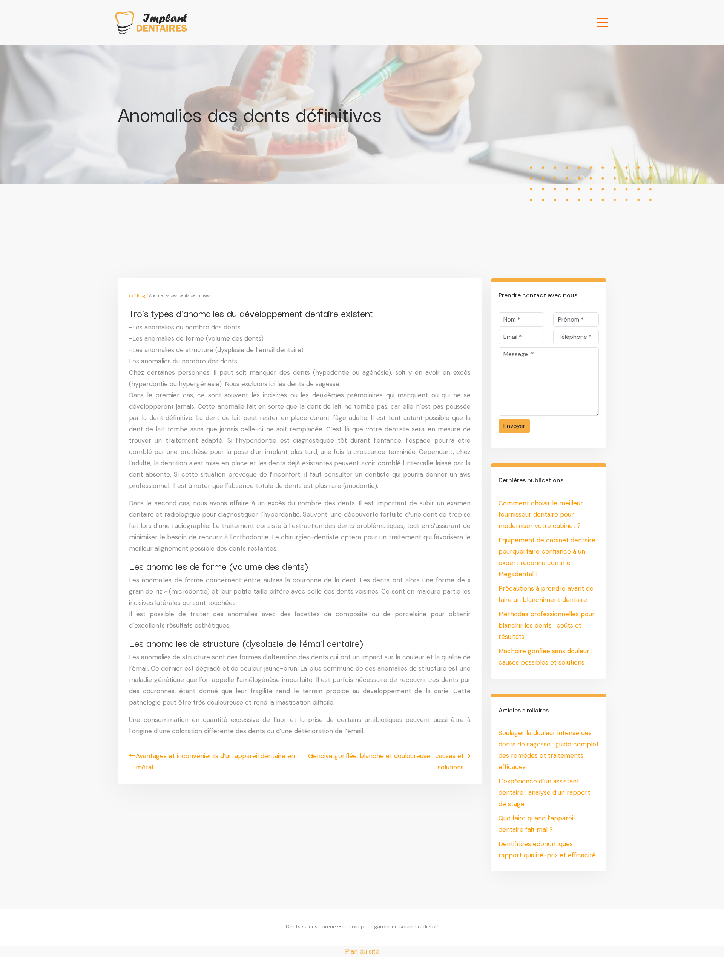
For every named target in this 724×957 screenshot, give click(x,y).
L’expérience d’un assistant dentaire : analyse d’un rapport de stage (544, 792)
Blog (141, 295)
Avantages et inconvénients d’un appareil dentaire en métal (215, 761)
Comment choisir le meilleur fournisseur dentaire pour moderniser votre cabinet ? (541, 514)
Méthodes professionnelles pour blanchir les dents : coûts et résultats (547, 625)
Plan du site (362, 951)
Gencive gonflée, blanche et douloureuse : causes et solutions (386, 761)
